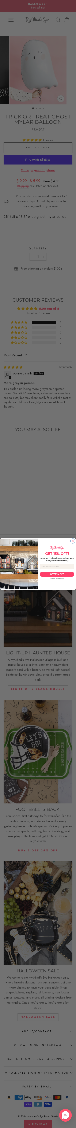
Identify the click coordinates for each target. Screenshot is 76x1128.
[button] (65, 1115)
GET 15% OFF (57, 574)
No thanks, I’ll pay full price (57, 578)
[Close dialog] (72, 541)
